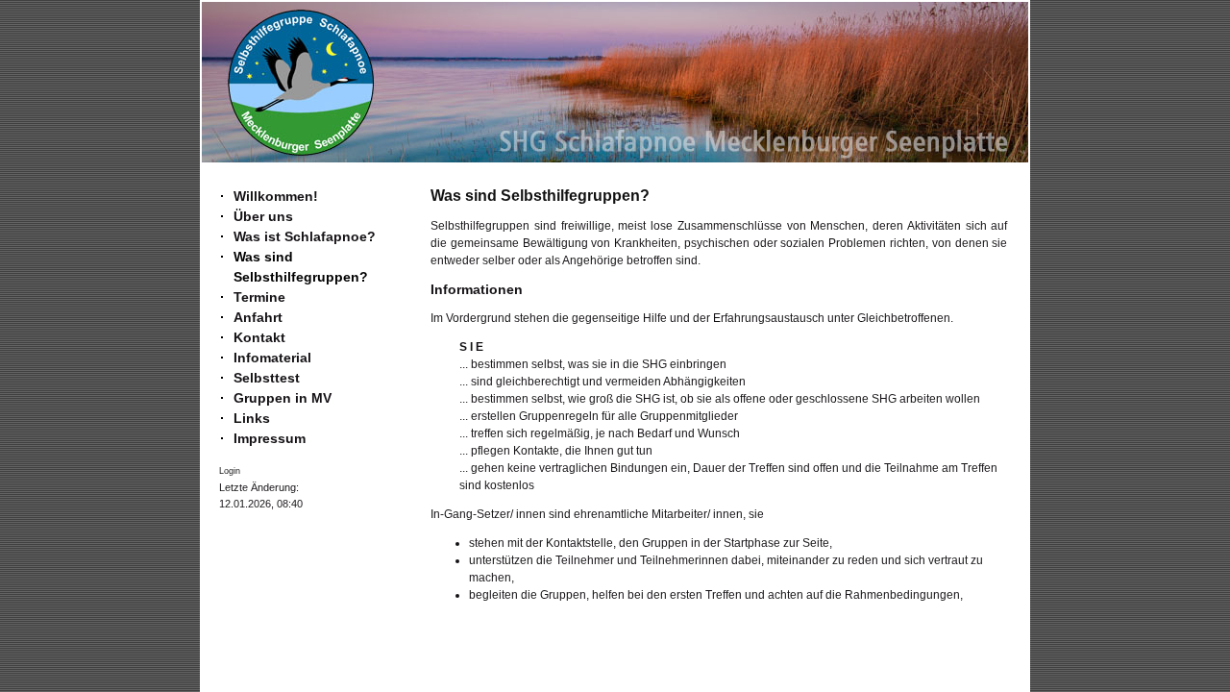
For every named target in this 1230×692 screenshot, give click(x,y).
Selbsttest (267, 377)
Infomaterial (272, 357)
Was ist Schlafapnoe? (305, 236)
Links (252, 418)
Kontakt (259, 337)
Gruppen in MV (283, 398)
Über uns (263, 216)
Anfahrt (258, 317)
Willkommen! (276, 196)
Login (229, 471)
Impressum (270, 438)
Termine (259, 297)
